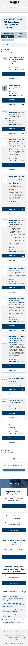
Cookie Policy (14, 633)
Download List (17, 78)
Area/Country (15, 639)
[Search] (25, 7)
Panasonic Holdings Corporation (14, 637)
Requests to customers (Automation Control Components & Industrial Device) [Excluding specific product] (13, 598)
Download (12, 74)
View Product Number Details (14, 470)
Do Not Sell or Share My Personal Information (14, 635)
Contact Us (14, 506)
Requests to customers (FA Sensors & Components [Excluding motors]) (12, 610)
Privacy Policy (20, 631)
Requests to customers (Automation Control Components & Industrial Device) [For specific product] (13, 604)
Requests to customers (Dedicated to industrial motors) (12, 615)
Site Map (6, 631)
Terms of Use (12, 631)
